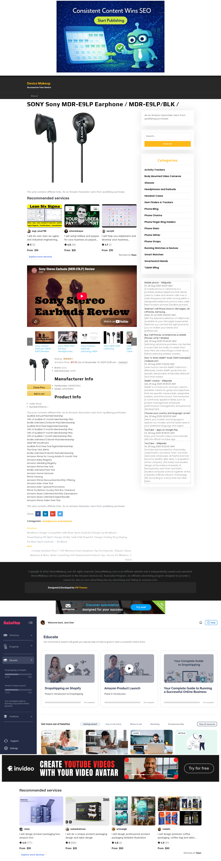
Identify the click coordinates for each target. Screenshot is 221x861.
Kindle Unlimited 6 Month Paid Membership (50, 453)
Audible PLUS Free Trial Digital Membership (50, 446)
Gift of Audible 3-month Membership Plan (50, 429)
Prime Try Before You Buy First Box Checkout (51, 490)
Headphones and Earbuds (57, 521)
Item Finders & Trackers (158, 202)
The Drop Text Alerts (38, 449)
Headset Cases (153, 195)
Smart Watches (153, 254)
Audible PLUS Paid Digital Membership (47, 426)
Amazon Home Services (40, 473)
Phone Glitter (152, 235)
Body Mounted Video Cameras (162, 176)
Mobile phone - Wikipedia (158, 282)
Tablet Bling (151, 267)
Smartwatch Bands (156, 261)
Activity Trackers (154, 169)
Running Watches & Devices (161, 248)
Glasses (149, 182)
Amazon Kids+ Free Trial (40, 483)
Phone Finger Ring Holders (160, 222)
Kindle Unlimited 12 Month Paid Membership (50, 439)
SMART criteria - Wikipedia (158, 380)
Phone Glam (151, 228)
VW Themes (80, 587)
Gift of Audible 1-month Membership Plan (49, 436)
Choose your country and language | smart (167, 413)
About (34, 96)
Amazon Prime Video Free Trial (43, 500)
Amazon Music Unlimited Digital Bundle (48, 496)
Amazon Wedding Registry (41, 463)
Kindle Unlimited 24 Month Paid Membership (51, 422)
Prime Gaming (35, 476)
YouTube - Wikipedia (155, 443)
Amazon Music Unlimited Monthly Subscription (52, 493)
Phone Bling (151, 208)
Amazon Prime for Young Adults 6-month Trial (52, 456)
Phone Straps (152, 241)
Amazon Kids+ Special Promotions (46, 486)
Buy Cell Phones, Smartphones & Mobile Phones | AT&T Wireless (165, 336)
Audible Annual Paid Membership (45, 415)
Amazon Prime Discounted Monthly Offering (51, 480)
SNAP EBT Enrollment (38, 442)
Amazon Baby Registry (39, 459)
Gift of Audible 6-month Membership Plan (50, 432)
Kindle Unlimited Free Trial (41, 469)
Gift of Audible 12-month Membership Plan (50, 419)
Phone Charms (153, 215)
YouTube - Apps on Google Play (161, 429)
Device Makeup (38, 83)
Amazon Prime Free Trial (40, 466)
